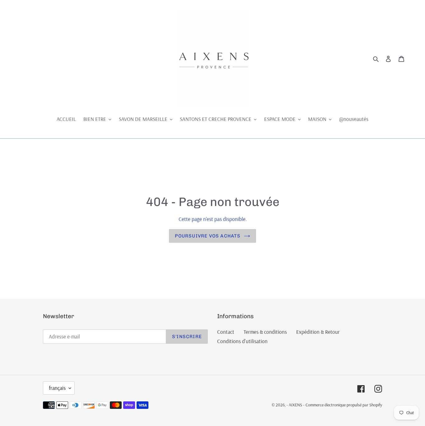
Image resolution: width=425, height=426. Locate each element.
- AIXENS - (295, 405)
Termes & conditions (265, 331)
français (57, 388)
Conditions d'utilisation (242, 341)
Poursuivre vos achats (208, 236)
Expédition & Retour (318, 331)
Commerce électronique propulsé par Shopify (344, 405)
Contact (225, 331)
